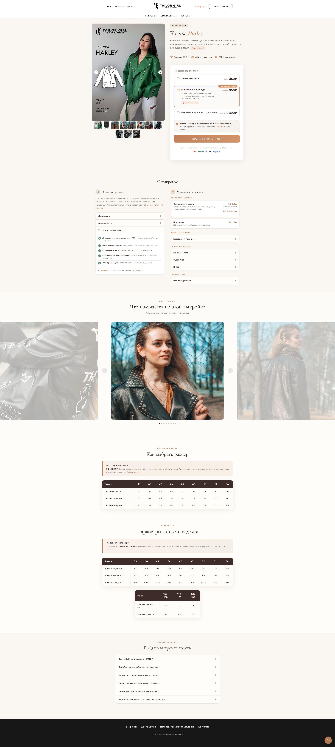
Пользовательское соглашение (177, 726)
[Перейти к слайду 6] (171, 423)
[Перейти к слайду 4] (166, 423)
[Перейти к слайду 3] (163, 423)
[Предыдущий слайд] (96, 72)
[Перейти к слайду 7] (173, 423)
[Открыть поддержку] (328, 740)
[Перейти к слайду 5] (168, 423)
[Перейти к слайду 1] (159, 423)
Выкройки (150, 16)
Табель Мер (132, 472)
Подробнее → (137, 270)
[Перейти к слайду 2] (161, 423)
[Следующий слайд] (160, 72)
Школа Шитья (168, 16)
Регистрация (200, 6)
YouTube (185, 16)
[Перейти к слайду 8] (175, 423)
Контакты (203, 726)
